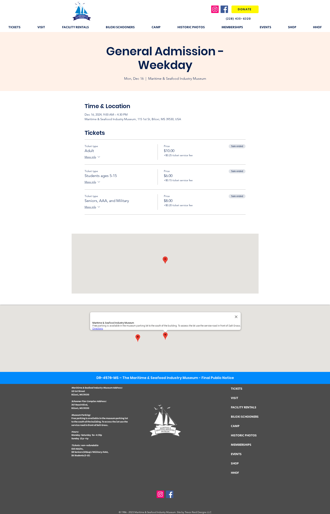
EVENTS (236, 454)
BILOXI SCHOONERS (245, 417)
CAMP (235, 426)
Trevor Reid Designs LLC (198, 512)
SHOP (235, 463)
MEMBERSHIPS (241, 445)
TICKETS (236, 389)
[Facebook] (224, 9)
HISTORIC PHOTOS (244, 435)
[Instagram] (215, 9)
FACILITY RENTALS (243, 407)
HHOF (235, 473)
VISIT (234, 398)
